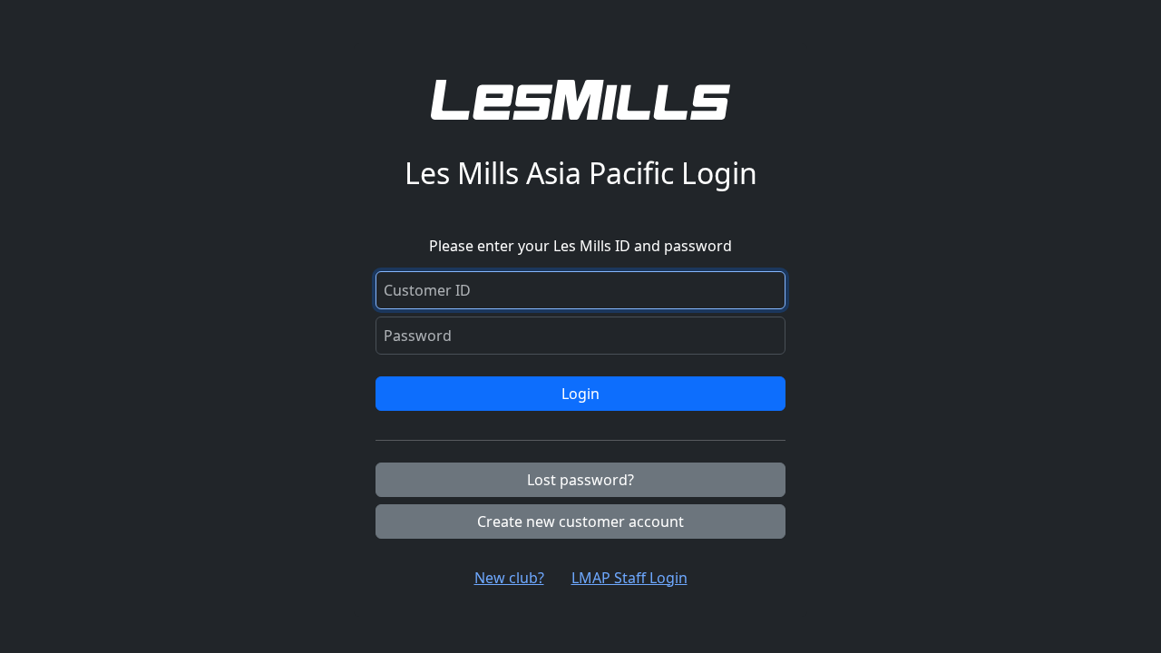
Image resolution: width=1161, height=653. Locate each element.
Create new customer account (580, 521)
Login (580, 394)
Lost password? (580, 480)
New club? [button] (509, 578)
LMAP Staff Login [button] (629, 578)
